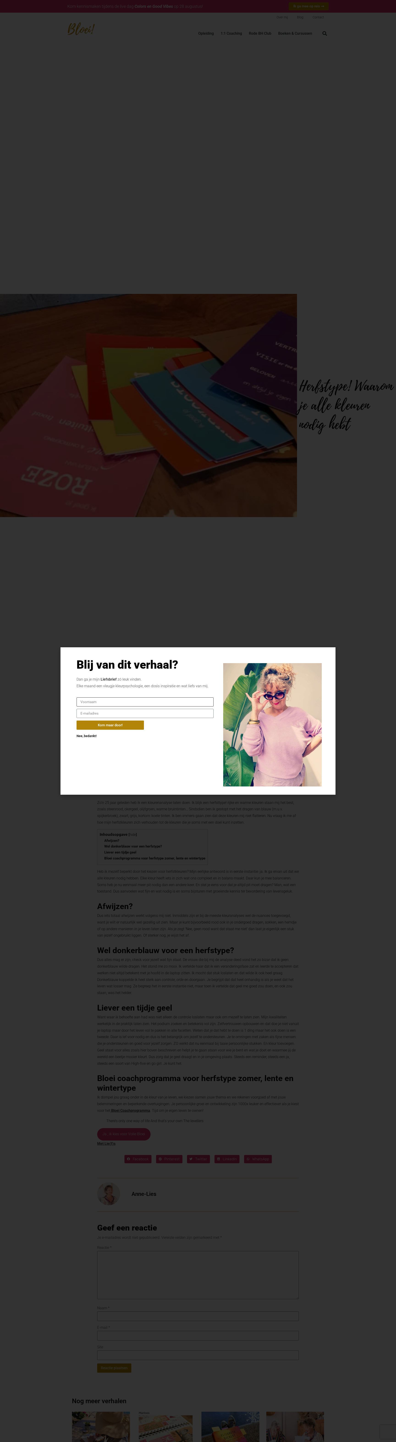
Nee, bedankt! (87, 736)
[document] (198, 721)
